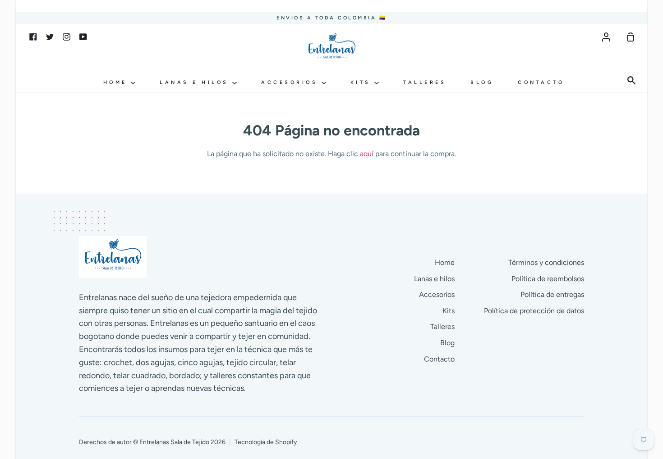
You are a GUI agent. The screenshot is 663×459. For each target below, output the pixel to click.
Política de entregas (552, 294)
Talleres (424, 82)
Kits (362, 82)
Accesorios (291, 82)
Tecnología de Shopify (266, 442)
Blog (481, 82)
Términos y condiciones (546, 262)
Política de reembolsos (547, 278)
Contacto (541, 82)
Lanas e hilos (196, 82)
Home (117, 82)
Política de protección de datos (534, 310)
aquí (366, 153)
